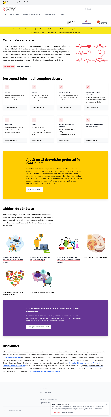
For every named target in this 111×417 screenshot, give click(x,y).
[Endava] (101, 22)
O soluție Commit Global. (21, 2)
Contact (62, 14)
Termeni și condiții (45, 396)
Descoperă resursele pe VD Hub (38, 327)
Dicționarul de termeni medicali (31, 14)
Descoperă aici (90, 140)
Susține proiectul (44, 403)
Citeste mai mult (10, 107)
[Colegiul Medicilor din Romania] (86, 22)
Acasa (5, 14)
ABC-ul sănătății (9, 66)
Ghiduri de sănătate (49, 14)
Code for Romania (45, 392)
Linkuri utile (43, 389)
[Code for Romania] (71, 22)
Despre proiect (14, 14)
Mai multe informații (68, 412)
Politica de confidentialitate (48, 399)
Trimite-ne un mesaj (34, 189)
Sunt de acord (56, 412)
